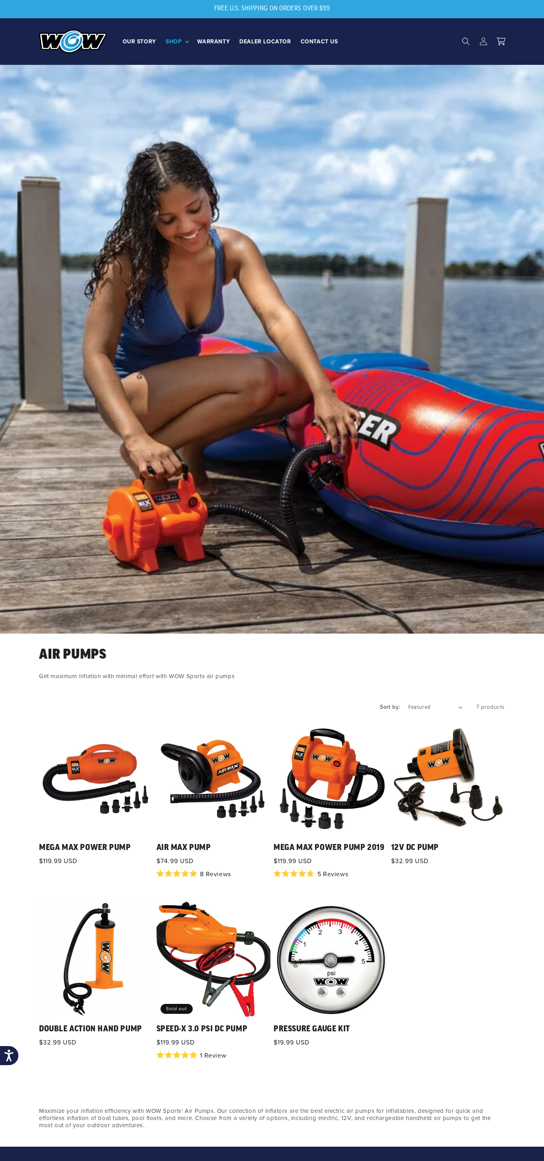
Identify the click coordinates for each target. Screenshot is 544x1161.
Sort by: (390, 707)
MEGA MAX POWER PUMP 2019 (329, 848)
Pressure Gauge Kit (312, 1029)
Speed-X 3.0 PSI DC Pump (202, 1029)
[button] (176, 41)
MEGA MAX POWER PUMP (85, 848)
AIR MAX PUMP (184, 848)
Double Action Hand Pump (90, 1029)
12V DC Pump (415, 848)
